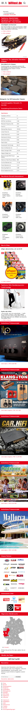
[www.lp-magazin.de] (10, 610)
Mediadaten (6, 701)
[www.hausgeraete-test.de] (14, 602)
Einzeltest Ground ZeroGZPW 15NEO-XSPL (6, 195)
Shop (4, 683)
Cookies (5, 706)
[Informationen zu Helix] (14, 572)
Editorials (5, 697)
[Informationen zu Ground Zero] (6, 572)
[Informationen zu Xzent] (13, 588)
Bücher (5, 685)
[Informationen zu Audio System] (13, 560)
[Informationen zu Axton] (20, 560)
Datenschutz (6, 704)
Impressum (6, 700)
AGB (4, 703)
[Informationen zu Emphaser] (21, 565)
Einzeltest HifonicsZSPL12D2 (19, 216)
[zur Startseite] (15, 3)
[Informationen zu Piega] (21, 580)
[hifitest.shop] (18, 610)
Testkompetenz (7, 686)
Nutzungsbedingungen (9, 709)
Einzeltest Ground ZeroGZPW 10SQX (19, 236)
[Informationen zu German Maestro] (20, 568)
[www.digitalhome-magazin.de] (6, 602)
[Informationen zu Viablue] (6, 589)
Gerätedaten (6, 689)
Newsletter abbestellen (7, 679)
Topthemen (6, 695)
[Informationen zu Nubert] (14, 580)
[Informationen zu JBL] (6, 576)
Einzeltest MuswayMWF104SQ (19, 194)
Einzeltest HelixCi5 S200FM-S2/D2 (5, 237)
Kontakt (5, 708)
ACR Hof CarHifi (14, 659)
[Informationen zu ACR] (6, 560)
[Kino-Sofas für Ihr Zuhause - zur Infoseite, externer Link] (14, 86)
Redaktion (5, 688)
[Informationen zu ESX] (6, 568)
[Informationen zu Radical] (6, 584)
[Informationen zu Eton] (13, 568)
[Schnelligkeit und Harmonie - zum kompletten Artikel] (14, 45)
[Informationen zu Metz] (20, 576)
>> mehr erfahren (6, 281)
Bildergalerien (7, 691)
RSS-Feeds (6, 694)
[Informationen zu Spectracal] (14, 584)
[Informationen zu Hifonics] (21, 572)
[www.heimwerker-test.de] (21, 602)
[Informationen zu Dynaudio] (14, 564)
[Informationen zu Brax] (6, 565)
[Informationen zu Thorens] (21, 584)
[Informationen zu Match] (12, 575)
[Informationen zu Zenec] (21, 588)
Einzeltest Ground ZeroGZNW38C (5, 216)
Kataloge (5, 692)
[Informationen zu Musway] (6, 580)
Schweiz (6, 647)
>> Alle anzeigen (5, 33)
